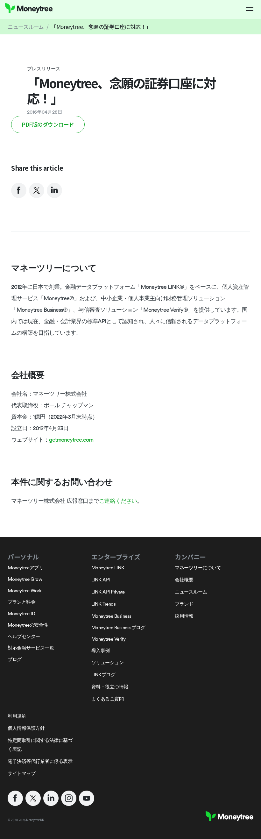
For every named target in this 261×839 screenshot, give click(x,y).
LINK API (100, 580)
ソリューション (107, 662)
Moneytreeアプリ (25, 568)
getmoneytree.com (71, 439)
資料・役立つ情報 (109, 687)
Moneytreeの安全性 (28, 625)
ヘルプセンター (24, 636)
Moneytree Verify (108, 639)
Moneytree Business (111, 616)
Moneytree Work (24, 590)
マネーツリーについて (198, 568)
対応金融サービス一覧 (31, 648)
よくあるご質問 (107, 699)
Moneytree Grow (25, 579)
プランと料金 (21, 602)
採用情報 (184, 616)
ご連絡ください (118, 500)
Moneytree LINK (107, 568)
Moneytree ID (21, 613)
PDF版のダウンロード (48, 124)
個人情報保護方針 (26, 728)
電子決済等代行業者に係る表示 (40, 761)
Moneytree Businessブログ (118, 627)
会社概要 (184, 580)
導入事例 (100, 650)
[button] (249, 9)
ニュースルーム (26, 27)
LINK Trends (103, 604)
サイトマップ (21, 773)
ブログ (15, 659)
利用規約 (17, 716)
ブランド (184, 604)
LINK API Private (108, 592)
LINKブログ (103, 675)
